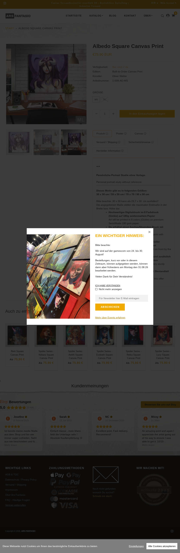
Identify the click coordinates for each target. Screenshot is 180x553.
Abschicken (110, 306)
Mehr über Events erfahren (110, 317)
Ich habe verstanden (107, 285)
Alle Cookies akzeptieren (162, 546)
